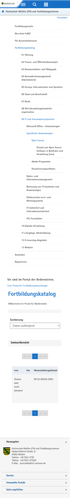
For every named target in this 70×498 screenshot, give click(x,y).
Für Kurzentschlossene (26, 40)
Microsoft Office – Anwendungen (43, 126)
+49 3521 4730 (27, 457)
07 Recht (25, 101)
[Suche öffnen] (34, 4)
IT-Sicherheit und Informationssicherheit (38, 209)
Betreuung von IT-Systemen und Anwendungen (43, 188)
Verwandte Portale (15, 482)
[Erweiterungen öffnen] (46, 4)
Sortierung (16, 319)
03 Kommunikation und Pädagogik (38, 69)
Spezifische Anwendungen (40, 133)
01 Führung (27, 54)
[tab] (35, 441)
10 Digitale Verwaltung (33, 225)
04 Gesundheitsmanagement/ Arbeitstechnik (36, 78)
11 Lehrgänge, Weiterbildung (35, 232)
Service (10, 475)
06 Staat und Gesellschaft (34, 94)
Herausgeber (12, 442)
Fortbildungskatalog (25, 47)
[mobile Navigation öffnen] (23, 4)
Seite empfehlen (14, 489)
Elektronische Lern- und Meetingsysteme (39, 199)
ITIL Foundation (34, 218)
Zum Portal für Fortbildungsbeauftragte (27, 285)
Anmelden (62, 17)
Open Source (38, 140)
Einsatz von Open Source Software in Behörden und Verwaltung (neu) (50, 151)
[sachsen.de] (9, 5)
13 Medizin (27, 247)
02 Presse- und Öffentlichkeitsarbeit (39, 62)
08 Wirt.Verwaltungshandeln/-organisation (36, 110)
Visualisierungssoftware (43, 168)
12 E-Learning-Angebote (34, 240)
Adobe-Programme (41, 161)
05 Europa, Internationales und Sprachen (42, 87)
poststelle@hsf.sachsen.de (33, 463)
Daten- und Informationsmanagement (39, 178)
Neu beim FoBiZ (23, 33)
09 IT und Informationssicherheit (37, 119)
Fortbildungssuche (24, 26)
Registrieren (21, 261)
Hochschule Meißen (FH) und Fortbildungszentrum (32, 11)
